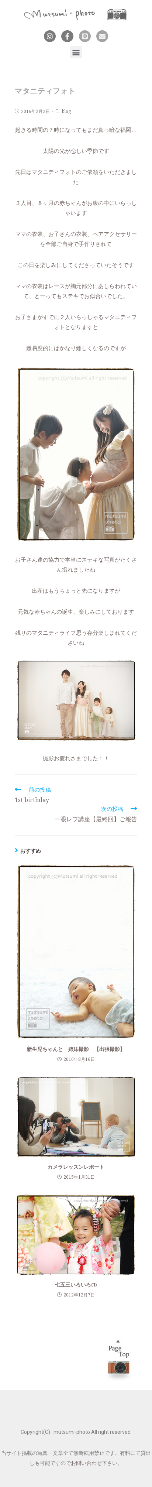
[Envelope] (102, 36)
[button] (76, 52)
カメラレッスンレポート (76, 1166)
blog (66, 111)
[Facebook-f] (67, 36)
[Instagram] (50, 36)
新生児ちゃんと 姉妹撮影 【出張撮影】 (76, 1048)
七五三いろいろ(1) (76, 1284)
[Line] (85, 36)
